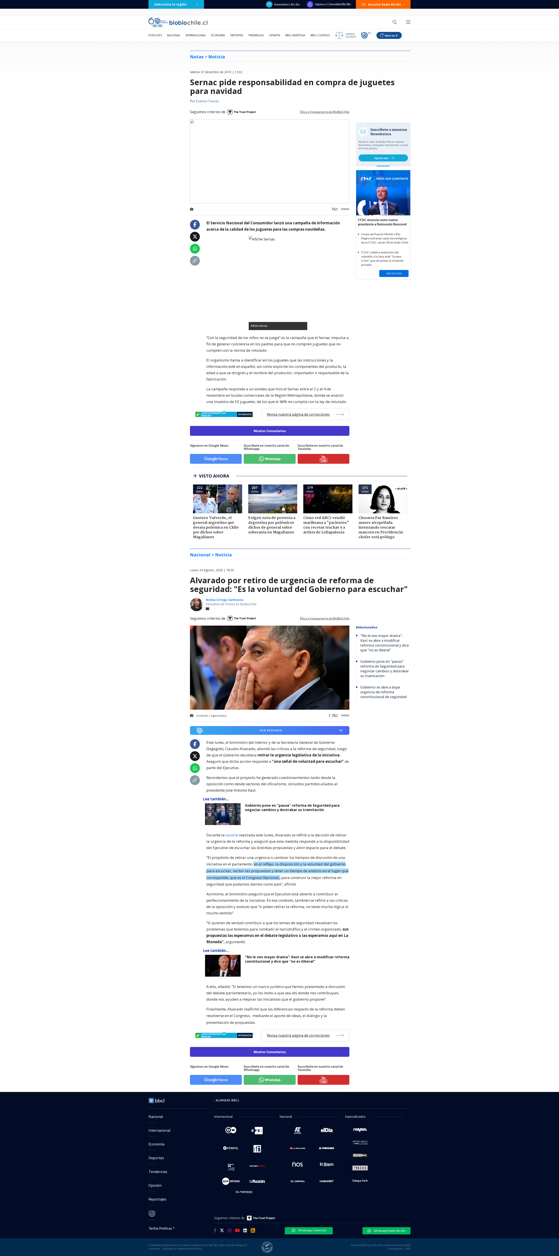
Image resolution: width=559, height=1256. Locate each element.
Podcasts (155, 35)
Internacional (196, 35)
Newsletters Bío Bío (287, 4)
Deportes (236, 35)
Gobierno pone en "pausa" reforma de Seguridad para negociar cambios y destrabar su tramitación (292, 807)
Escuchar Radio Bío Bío (384, 4)
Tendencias (256, 35)
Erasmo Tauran (207, 101)
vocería (232, 834)
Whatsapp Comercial (312, 1230)
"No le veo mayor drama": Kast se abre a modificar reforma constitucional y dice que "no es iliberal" (297, 959)
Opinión (274, 35)
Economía (218, 35)
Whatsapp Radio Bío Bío (389, 1231)
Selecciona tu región (170, 4)
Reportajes (157, 1199)
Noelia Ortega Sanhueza (224, 600)
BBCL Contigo (320, 35)
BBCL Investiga (295, 35)
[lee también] (224, 814)
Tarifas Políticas (160, 1228)
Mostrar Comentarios (270, 431)
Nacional (173, 35)
